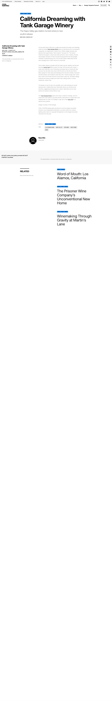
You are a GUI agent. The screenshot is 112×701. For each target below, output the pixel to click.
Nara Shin (22, 37)
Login (43, 1)
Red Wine (66, 127)
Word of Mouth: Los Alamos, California (72, 176)
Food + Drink (27, 13)
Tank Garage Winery (53, 49)
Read (74, 5)
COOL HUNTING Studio (7, 1)
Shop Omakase (18, 1)
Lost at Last (47, 67)
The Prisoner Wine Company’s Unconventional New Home (73, 197)
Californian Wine (49, 127)
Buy (80, 5)
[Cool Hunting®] (5, 6)
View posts (41, 140)
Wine (46, 129)
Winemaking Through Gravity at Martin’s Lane (74, 220)
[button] (109, 5)
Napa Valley (59, 127)
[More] (110, 67)
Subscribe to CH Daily (28, 1)
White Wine (73, 127)
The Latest (103, 5)
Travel (63, 169)
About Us (38, 1)
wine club (70, 99)
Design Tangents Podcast (91, 5)
